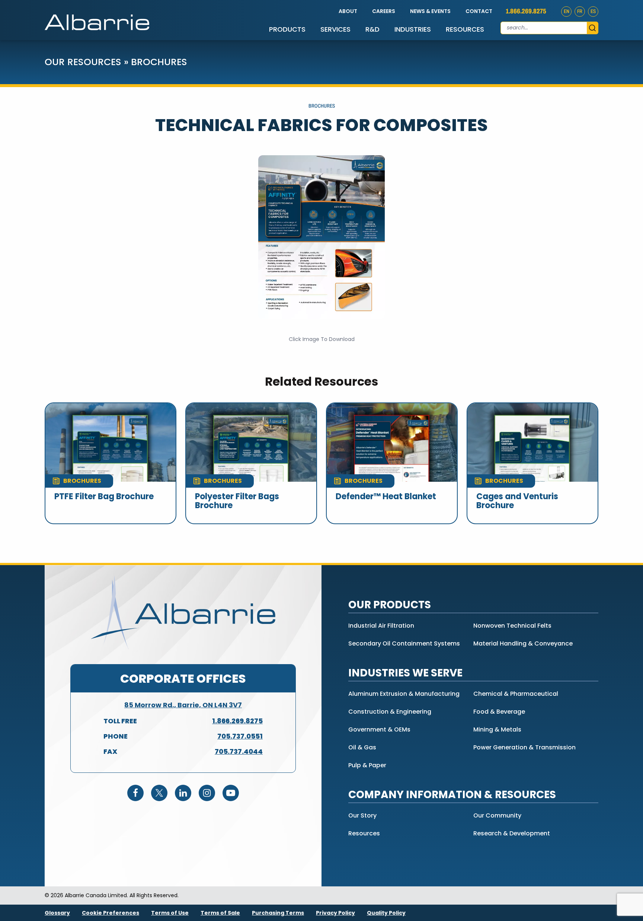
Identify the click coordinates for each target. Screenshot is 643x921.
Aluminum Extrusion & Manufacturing (404, 693)
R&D (372, 29)
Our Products (389, 604)
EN (566, 11)
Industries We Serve (405, 673)
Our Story (362, 815)
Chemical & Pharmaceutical (515, 693)
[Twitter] (159, 793)
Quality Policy (386, 913)
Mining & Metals (497, 729)
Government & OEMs (379, 729)
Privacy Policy (335, 913)
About (348, 11)
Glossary (57, 913)
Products (287, 29)
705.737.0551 (240, 736)
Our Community (497, 815)
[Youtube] (231, 793)
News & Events (430, 11)
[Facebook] (135, 793)
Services (335, 29)
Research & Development (511, 833)
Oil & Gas (362, 747)
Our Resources (83, 61)
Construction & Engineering (389, 711)
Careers (383, 11)
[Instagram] (207, 793)
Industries (412, 29)
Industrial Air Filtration (381, 625)
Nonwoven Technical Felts (512, 625)
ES (593, 11)
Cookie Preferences (110, 913)
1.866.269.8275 (526, 11)
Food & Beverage (499, 711)
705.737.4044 (239, 751)
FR (579, 11)
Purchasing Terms (278, 913)
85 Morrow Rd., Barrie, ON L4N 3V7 (183, 705)
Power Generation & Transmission (524, 747)
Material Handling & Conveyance (523, 643)
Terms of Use (170, 913)
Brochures (159, 61)
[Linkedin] (183, 793)
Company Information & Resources (452, 794)
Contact (479, 11)
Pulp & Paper (367, 765)
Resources (465, 29)
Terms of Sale (220, 913)
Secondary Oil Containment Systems (404, 643)
